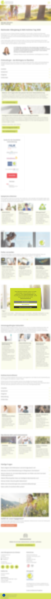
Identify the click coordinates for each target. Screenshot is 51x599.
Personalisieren (25, 304)
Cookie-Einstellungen (28, 294)
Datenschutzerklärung (25, 298)
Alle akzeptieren (25, 302)
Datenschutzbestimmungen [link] (25, 307)
